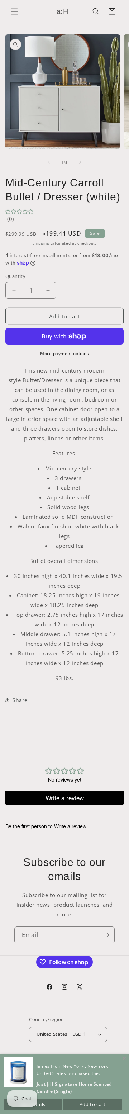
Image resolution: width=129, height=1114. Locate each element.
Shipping (41, 243)
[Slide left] (49, 162)
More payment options (64, 353)
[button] (14, 11)
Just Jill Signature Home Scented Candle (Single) (74, 1087)
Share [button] (20, 700)
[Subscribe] (106, 934)
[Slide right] (80, 162)
